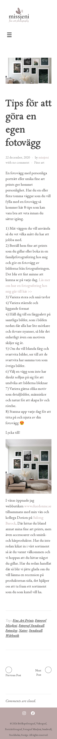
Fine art (39, 162)
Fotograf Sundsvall (31, 625)
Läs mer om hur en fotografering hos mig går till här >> (28, 285)
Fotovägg (11, 630)
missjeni (43, 157)
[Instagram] (24, 713)
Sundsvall (35, 630)
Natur (23, 630)
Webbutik (12, 635)
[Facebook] (33, 713)
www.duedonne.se (37, 506)
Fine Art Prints (23, 620)
